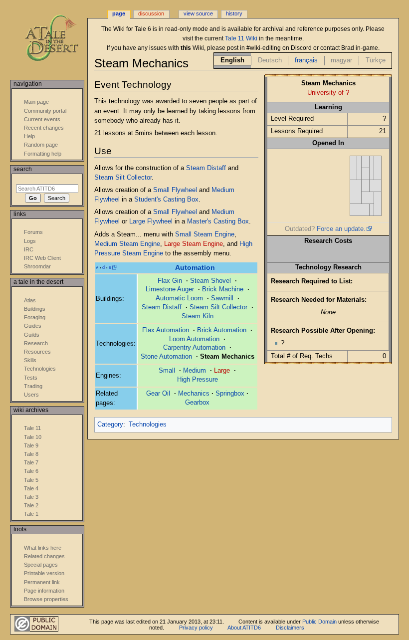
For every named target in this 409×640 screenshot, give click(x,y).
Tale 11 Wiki (241, 38)
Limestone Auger (170, 289)
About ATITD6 (244, 628)
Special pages (41, 565)
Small (167, 370)
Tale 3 (31, 497)
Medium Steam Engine (127, 243)
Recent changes (44, 128)
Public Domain (319, 622)
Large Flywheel (151, 221)
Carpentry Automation (194, 347)
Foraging (34, 317)
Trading (33, 386)
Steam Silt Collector (123, 177)
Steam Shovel (210, 280)
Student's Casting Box (166, 199)
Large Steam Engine (193, 243)
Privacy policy (196, 628)
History (234, 13)
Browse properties (46, 599)
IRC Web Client (42, 258)
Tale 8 (31, 454)
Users (31, 395)
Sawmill (222, 298)
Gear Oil (158, 393)
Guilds (31, 335)
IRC (28, 249)
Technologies (148, 424)
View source (198, 13)
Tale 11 (32, 428)
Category (110, 424)
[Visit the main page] (58, 38)
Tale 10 (32, 437)
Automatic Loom (179, 298)
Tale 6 (31, 471)
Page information (44, 591)
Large (222, 370)
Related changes (44, 556)
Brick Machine (222, 289)
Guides (32, 326)
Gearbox (197, 402)
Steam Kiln (197, 316)
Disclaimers (290, 628)
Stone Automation (166, 356)
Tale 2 (31, 505)
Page (118, 13)
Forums (33, 232)
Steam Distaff (206, 168)
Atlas (30, 300)
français (306, 60)
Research (36, 343)
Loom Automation (194, 339)
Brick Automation (221, 330)
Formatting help (42, 154)
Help (29, 136)
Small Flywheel (175, 190)
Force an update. (341, 228)
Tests (30, 378)
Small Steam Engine (204, 234)
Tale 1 (31, 514)
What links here (42, 548)
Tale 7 (31, 462)
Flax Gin (170, 280)
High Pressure (197, 379)
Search (22, 169)
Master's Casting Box (218, 221)
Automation (195, 267)
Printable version (44, 573)
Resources (37, 352)
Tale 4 (31, 488)
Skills (30, 360)
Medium (194, 370)
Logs (30, 241)
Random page (41, 145)
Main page (36, 102)
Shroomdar (37, 266)
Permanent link (42, 582)
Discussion (151, 13)
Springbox (229, 393)
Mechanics (193, 393)
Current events (42, 119)
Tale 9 (31, 445)
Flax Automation (165, 330)
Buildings (34, 309)
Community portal (45, 111)
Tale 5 (31, 480)
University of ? (328, 92)
